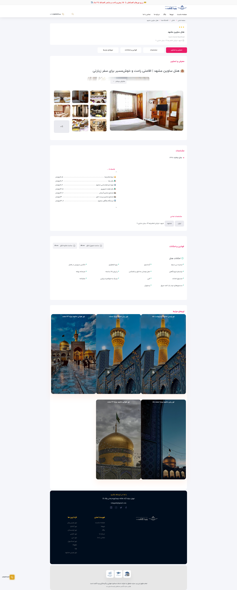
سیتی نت (108, 586)
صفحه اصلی (181, 20)
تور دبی (74, 537)
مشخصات (153, 50)
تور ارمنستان (72, 530)
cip (76, 548)
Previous (180, 110)
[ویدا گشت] (175, 8)
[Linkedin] (111, 508)
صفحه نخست (182, 14)
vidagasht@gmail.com (118, 503)
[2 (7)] (98, 125)
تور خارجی (73, 534)
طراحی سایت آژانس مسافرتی (123, 586)
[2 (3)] (62, 97)
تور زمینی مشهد (71, 552)
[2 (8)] (80, 125)
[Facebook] (126, 508)
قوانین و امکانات (131, 50)
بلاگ (164, 14)
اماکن (173, 20)
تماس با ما (146, 14)
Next (112, 110)
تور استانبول (72, 541)
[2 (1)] (98, 97)
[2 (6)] (62, 111)
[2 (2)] (80, 97)
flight (75, 545)
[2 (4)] (98, 111)
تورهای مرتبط (108, 50)
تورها (172, 14)
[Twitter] (121, 508)
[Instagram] (116, 508)
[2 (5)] (80, 111)
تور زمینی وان (72, 522)
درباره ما (157, 14)
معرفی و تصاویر (176, 50)
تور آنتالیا (73, 526)
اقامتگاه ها (164, 20)
